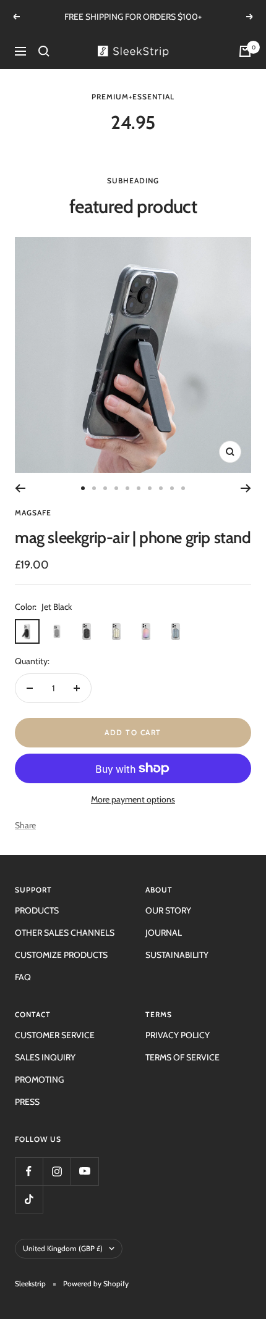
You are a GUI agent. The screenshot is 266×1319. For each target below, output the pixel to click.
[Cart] (245, 51)
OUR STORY (168, 910)
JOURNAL (163, 932)
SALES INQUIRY (45, 1057)
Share (25, 825)
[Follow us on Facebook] (29, 1171)
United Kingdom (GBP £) (63, 1248)
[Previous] (20, 488)
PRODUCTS (37, 910)
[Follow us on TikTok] (29, 1199)
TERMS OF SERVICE (182, 1057)
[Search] (43, 51)
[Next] (246, 488)
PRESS (27, 1101)
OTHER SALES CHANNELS (64, 932)
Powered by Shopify (96, 1283)
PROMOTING (39, 1079)
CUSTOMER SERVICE (55, 1035)
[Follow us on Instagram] (57, 1171)
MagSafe (33, 512)
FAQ (23, 977)
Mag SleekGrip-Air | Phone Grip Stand (133, 537)
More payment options (133, 799)
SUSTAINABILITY (176, 954)
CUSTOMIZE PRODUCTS (61, 954)
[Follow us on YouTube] (84, 1171)
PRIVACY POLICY (177, 1035)
